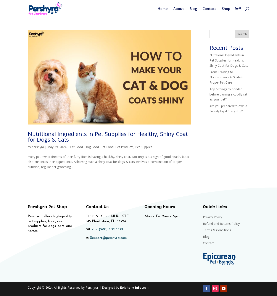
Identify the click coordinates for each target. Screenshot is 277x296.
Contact (209, 9)
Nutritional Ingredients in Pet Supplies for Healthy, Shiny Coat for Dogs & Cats (108, 136)
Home (163, 9)
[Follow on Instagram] (215, 288)
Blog (193, 9)
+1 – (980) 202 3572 (107, 229)
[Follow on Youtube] (223, 288)
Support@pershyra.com (108, 238)
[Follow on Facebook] (206, 288)
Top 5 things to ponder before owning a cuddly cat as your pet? (228, 94)
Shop (226, 9)
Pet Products (124, 147)
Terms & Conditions (217, 230)
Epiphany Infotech (134, 287)
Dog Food (92, 147)
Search (242, 34)
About (178, 9)
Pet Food (107, 147)
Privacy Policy (212, 217)
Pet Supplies (143, 147)
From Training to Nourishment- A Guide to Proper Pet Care (227, 77)
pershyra (38, 147)
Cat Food (76, 147)
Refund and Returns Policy (221, 224)
